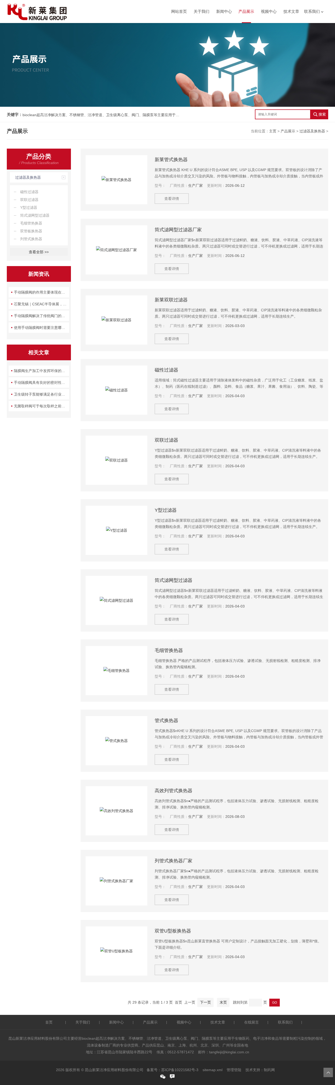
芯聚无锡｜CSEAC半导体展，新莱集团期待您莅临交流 (41, 304)
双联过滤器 (29, 200)
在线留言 (251, 1022)
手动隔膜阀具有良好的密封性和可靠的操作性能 (41, 382)
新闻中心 (224, 11)
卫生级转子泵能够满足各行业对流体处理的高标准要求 (41, 394)
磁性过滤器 (29, 192)
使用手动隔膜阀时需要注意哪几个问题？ (41, 327)
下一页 (205, 1002)
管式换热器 (166, 720)
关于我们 (201, 11)
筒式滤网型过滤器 (34, 215)
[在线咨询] (172, 1076)
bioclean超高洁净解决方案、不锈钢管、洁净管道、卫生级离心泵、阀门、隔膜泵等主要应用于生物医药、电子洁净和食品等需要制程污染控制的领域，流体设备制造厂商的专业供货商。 (101, 115)
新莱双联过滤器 (171, 299)
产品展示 (246, 11)
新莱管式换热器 (171, 159)
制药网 (269, 1070)
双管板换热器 (31, 231)
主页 (272, 131)
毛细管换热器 (169, 650)
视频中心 (269, 11)
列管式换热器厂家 (173, 860)
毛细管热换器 (31, 223)
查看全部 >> (39, 252)
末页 (223, 1002)
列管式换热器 (31, 239)
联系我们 (312, 11)
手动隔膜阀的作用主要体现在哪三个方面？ (41, 292)
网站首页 (179, 11)
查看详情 (171, 198)
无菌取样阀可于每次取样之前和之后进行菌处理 (41, 406)
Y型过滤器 (28, 207)
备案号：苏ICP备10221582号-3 (172, 1070)
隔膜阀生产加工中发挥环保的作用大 (41, 371)
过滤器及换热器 (312, 131)
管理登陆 (234, 1070)
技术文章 (291, 11)
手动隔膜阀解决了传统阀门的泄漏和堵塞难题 (41, 316)
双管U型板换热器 (173, 931)
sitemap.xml (212, 1070)
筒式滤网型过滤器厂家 (178, 229)
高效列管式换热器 (173, 790)
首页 (49, 1022)
